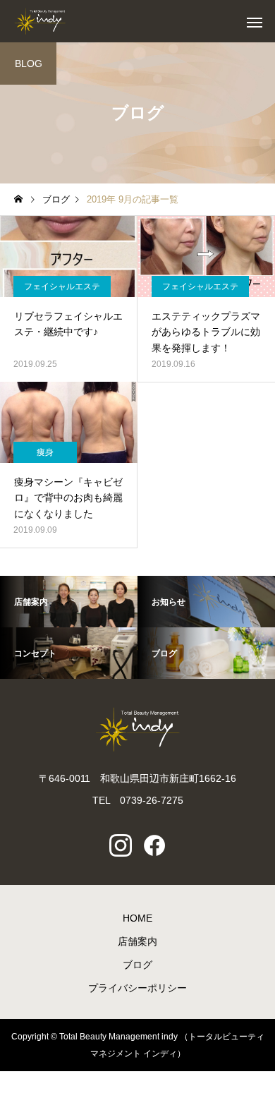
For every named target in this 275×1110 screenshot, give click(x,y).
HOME (137, 918)
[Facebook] (154, 845)
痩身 (45, 452)
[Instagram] (120, 845)
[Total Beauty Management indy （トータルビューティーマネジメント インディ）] (40, 21)
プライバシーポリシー (137, 988)
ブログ (137, 964)
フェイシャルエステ (62, 286)
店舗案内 (137, 941)
